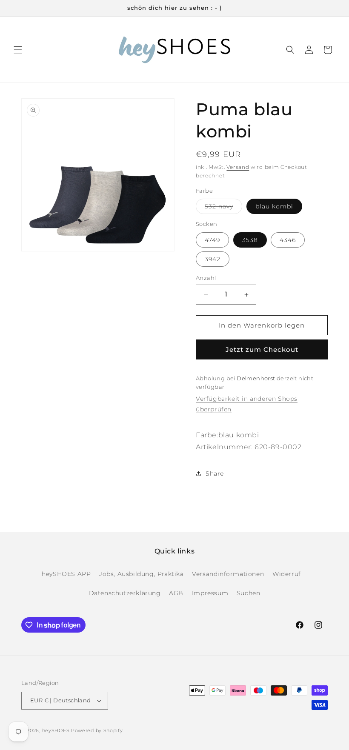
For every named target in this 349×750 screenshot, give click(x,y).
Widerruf (286, 574)
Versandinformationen (228, 574)
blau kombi (274, 206)
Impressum (210, 593)
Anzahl (206, 277)
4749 (212, 240)
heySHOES (56, 730)
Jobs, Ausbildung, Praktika (141, 574)
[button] (18, 49)
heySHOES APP (66, 574)
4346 (288, 240)
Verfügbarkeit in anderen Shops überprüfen (247, 404)
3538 (250, 240)
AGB (176, 593)
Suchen (248, 593)
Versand (237, 167)
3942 (212, 259)
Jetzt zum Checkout (262, 349)
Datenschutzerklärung (125, 593)
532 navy (223, 208)
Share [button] (215, 473)
